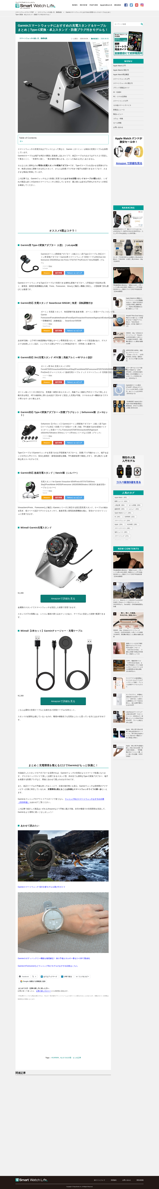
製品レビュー (118, 114)
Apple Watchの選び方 (121, 70)
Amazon (47, 273)
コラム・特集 (118, 118)
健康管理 (120, 509)
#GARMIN (55, 1058)
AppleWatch (106, 5)
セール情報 (117, 123)
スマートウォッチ (123, 520)
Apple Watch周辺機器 (121, 74)
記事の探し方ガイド (43, 991)
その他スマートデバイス (122, 105)
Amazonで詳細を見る (63, 598)
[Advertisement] (63, 206)
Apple (119, 524)
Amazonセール (122, 540)
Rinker (50, 266)
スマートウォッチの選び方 (123, 83)
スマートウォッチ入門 (121, 79)
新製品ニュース (119, 110)
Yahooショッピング (74, 273)
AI (118, 517)
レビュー (134, 509)
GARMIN (130, 517)
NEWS (75, 5)
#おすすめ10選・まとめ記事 (70, 1058)
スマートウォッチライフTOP (24, 12)
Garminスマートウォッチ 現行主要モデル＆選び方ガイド (41, 887)
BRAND (117, 5)
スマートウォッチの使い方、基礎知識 (50, 12)
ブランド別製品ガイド (121, 88)
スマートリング (122, 536)
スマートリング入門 (120, 101)
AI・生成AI (117, 92)
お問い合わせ (118, 127)
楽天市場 (58, 273)
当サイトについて (99, 1180)
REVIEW (83, 5)
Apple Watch (121, 497)
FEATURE (94, 5)
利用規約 (114, 1180)
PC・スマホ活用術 (120, 96)
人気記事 (120, 505)
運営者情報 (140, 1180)
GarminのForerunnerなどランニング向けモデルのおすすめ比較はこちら (48, 966)
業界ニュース (121, 501)
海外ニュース (121, 532)
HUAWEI (132, 524)
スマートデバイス (123, 528)
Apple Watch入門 (119, 66)
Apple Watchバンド (123, 513)
